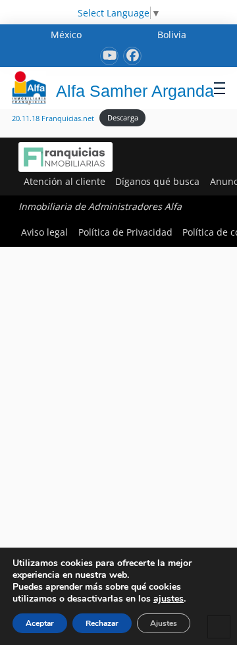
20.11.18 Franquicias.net (53, 117)
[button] (219, 88)
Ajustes (163, 623)
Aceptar (40, 623)
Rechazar (102, 623)
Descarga (122, 117)
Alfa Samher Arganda (135, 91)
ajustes (168, 599)
